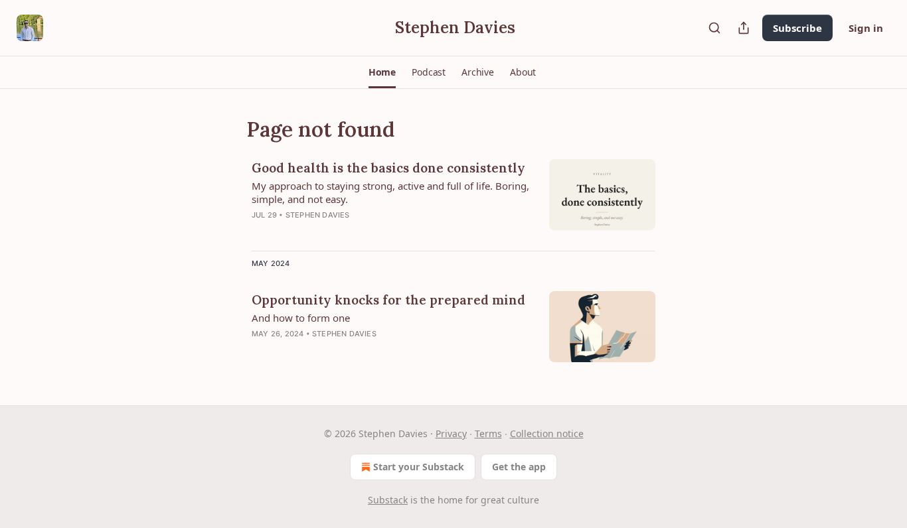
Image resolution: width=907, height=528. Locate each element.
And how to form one (301, 317)
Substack (388, 500)
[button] (382, 72)
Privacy (451, 433)
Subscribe (797, 27)
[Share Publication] (743, 28)
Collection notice (547, 433)
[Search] (714, 28)
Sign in (866, 27)
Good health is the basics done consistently (388, 168)
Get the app (519, 466)
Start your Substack (418, 466)
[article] (453, 199)
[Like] (260, 232)
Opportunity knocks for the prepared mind (388, 300)
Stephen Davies (318, 215)
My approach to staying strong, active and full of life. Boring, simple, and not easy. (390, 192)
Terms (488, 433)
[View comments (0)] (346, 232)
